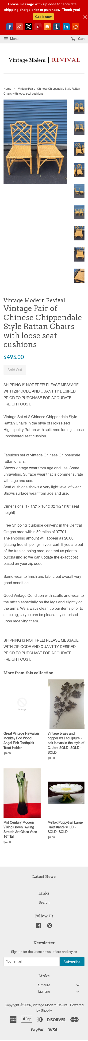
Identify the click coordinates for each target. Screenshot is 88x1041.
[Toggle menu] (78, 985)
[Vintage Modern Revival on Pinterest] (49, 926)
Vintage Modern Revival (50, 1005)
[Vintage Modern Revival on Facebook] (38, 926)
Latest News (44, 876)
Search (44, 902)
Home (7, 88)
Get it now (43, 17)
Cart (80, 39)
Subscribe (72, 962)
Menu (14, 39)
